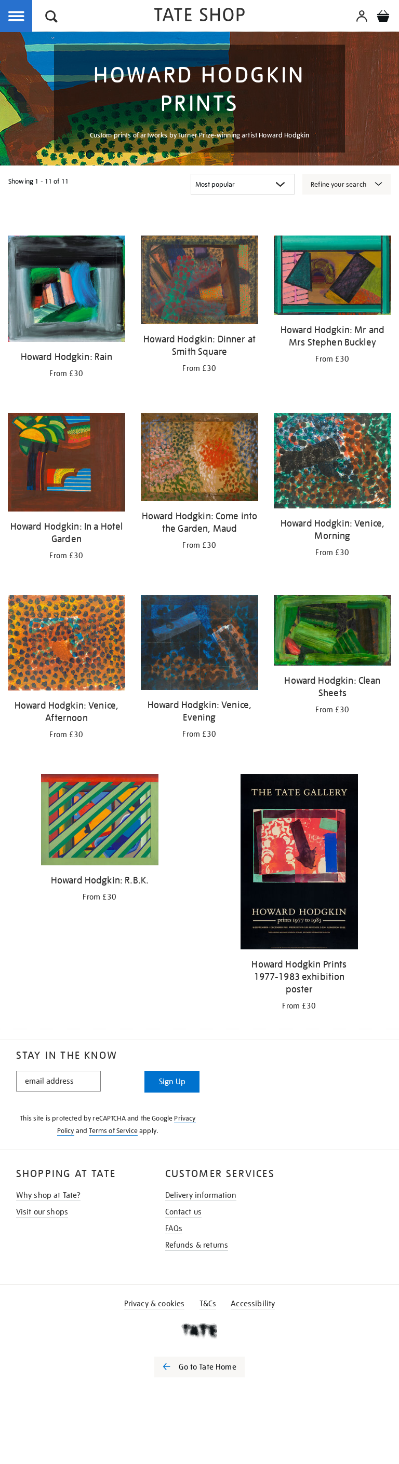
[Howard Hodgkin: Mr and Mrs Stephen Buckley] (332, 277)
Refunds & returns (197, 1245)
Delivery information (200, 1195)
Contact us (183, 1212)
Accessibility (253, 1304)
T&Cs (208, 1304)
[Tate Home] (199, 1330)
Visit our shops (42, 1212)
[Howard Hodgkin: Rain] (66, 291)
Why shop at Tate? (48, 1195)
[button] (51, 17)
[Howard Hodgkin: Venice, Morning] (332, 462)
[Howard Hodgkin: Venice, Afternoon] (66, 644)
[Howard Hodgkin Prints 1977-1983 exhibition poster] (299, 864)
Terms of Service (113, 1130)
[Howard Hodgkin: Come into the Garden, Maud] (199, 459)
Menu (16, 16)
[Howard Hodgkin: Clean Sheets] (332, 632)
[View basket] (383, 17)
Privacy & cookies (154, 1304)
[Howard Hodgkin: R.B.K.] (99, 821)
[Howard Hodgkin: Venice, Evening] (199, 644)
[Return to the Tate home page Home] (199, 16)
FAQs (174, 1228)
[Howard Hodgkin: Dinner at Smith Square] (199, 282)
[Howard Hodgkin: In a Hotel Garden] (66, 464)
